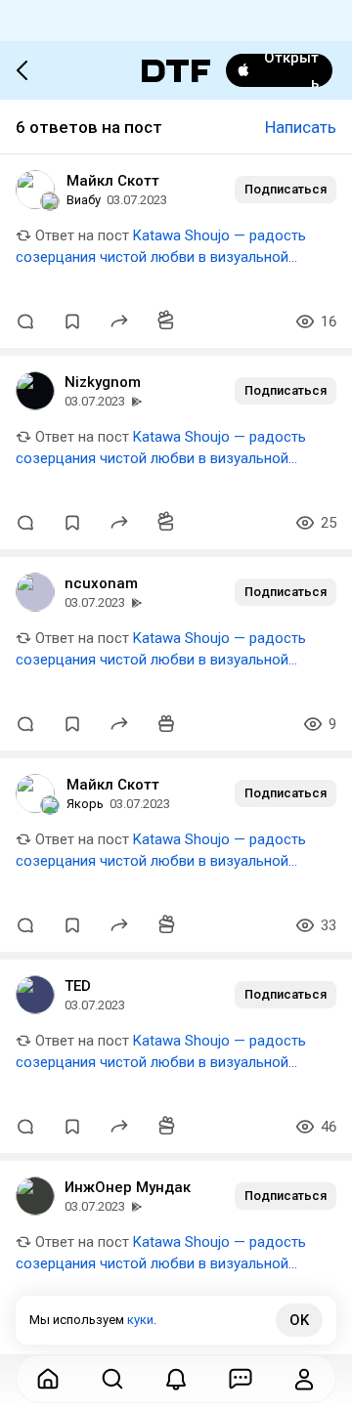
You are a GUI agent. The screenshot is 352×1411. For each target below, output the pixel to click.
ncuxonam (101, 583)
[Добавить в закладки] (72, 321)
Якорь (85, 803)
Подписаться (285, 189)
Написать (300, 127)
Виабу (83, 199)
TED (78, 986)
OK (299, 1320)
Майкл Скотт (112, 181)
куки (140, 1319)
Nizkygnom (103, 382)
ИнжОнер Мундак (128, 1187)
